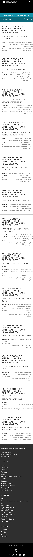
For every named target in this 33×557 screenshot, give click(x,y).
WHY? (3, 499)
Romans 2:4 (27, 438)
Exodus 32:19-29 (26, 374)
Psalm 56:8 (16, 75)
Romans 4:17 (28, 108)
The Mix (4, 517)
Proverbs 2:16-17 (19, 237)
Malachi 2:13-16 (21, 235)
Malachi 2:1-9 (19, 372)
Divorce (26, 243)
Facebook (4, 530)
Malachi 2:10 (14, 305)
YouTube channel (23, 15)
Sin (31, 243)
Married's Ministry (7, 510)
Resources (4, 472)
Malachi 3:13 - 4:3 (16, 73)
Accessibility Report (8, 486)
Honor (25, 79)
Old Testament (22, 77)
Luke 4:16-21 (25, 44)
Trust (18, 112)
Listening (23, 378)
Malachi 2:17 (23, 173)
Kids (2, 503)
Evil (23, 409)
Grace (25, 179)
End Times (27, 81)
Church (20, 315)
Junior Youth (5, 505)
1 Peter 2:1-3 (20, 309)
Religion (20, 210)
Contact (4, 481)
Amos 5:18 (28, 175)
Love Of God (17, 440)
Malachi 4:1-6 (13, 42)
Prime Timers (6, 512)
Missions (4, 470)
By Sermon (6, 19)
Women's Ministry (7, 519)
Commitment (26, 440)
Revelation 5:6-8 (25, 75)
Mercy (18, 147)
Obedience (24, 112)
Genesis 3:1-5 (27, 143)
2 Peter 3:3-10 (26, 206)
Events (3, 479)
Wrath (30, 50)
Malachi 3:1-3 (13, 173)
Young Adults (5, 521)
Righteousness (20, 48)
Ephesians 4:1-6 (20, 307)
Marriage (20, 243)
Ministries (4, 467)
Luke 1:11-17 (22, 42)
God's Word (27, 181)
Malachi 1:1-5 (20, 433)
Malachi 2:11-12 (15, 270)
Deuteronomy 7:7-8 (20, 435)
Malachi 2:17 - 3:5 (15, 204)
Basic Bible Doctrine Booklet (11, 476)
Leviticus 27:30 (18, 108)
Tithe (30, 114)
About (3, 474)
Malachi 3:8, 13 (16, 206)
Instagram (4, 534)
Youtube (4, 536)
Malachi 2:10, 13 (16, 339)
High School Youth (7, 508)
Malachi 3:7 (16, 44)
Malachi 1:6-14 (23, 405)
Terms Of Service (7, 490)
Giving (3, 465)
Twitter (3, 532)
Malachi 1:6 (19, 438)
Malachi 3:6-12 (21, 106)
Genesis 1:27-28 (16, 141)
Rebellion (23, 147)
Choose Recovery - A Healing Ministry (14, 501)
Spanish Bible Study (8, 514)
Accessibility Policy (7, 483)
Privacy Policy (6, 488)
